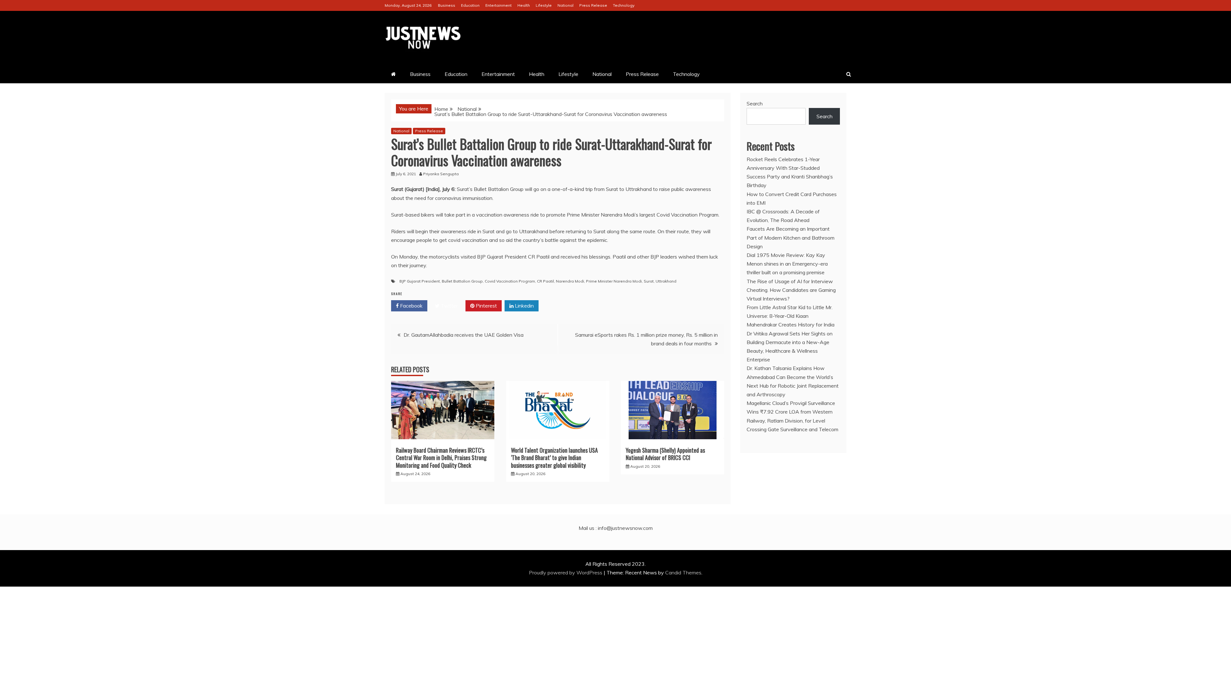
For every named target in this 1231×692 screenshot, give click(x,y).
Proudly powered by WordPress (566, 572)
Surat (649, 281)
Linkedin (524, 305)
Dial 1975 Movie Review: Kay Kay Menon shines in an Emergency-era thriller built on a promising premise (787, 264)
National (565, 5)
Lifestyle (544, 5)
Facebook (411, 305)
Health (523, 5)
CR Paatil (545, 281)
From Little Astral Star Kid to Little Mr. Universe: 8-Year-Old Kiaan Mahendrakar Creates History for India (790, 316)
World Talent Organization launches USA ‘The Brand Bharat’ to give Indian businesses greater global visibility (554, 457)
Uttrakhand (666, 281)
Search (755, 103)
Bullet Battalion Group (462, 281)
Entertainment (498, 5)
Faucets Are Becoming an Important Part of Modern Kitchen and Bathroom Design (790, 237)
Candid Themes (683, 572)
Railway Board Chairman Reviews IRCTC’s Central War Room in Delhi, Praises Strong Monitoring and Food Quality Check (441, 457)
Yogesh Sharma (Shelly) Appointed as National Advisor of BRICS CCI (665, 454)
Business (446, 5)
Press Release (593, 5)
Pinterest (485, 305)
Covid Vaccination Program (510, 281)
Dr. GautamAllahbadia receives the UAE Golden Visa (463, 335)
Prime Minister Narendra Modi (614, 281)
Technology (623, 5)
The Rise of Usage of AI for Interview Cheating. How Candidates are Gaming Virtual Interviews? (791, 290)
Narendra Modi (570, 281)
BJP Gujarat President (419, 281)
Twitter (449, 305)
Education (470, 5)
